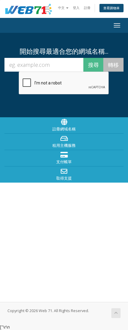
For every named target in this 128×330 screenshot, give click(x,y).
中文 (61, 7)
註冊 (87, 7)
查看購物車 (111, 8)
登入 (76, 7)
